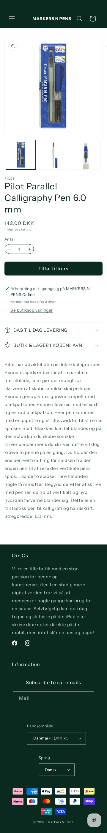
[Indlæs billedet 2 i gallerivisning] (53, 155)
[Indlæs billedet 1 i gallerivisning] (21, 155)
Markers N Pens (61, 822)
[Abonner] (87, 698)
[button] (11, 18)
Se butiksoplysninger (31, 310)
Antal (9, 239)
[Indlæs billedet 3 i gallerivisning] (86, 155)
